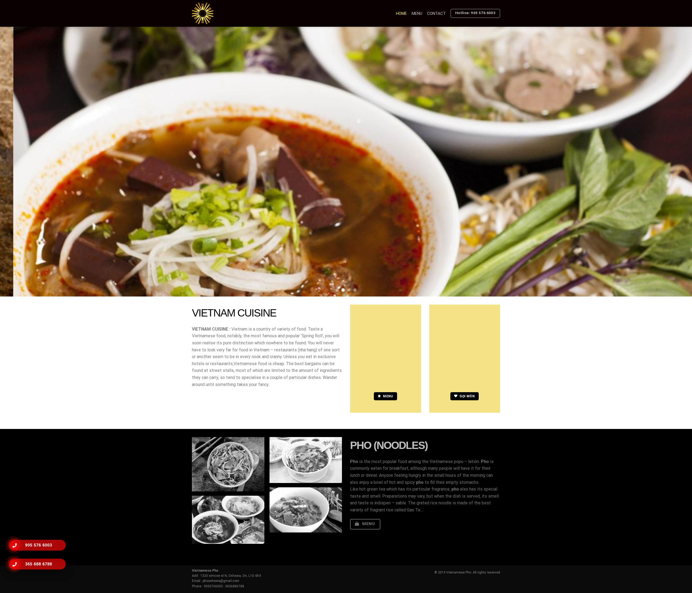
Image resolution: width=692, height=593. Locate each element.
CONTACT (436, 13)
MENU (417, 13)
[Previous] (20, 162)
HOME (401, 13)
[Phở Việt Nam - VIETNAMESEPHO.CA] (211, 13)
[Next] (671, 162)
